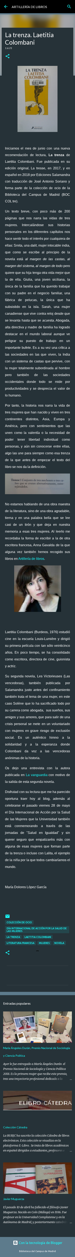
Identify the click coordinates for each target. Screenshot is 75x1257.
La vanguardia (37, 775)
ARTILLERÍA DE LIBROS (29, 7)
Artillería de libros (31, 558)
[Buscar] (69, 7)
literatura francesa (20, 943)
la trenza (13, 937)
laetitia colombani (38, 937)
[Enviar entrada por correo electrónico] (7, 917)
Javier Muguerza (13, 1199)
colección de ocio (19, 922)
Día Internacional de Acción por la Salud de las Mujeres (37, 929)
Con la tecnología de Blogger (40, 1243)
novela (59, 943)
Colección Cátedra (15, 1127)
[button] (7, 56)
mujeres (44, 943)
